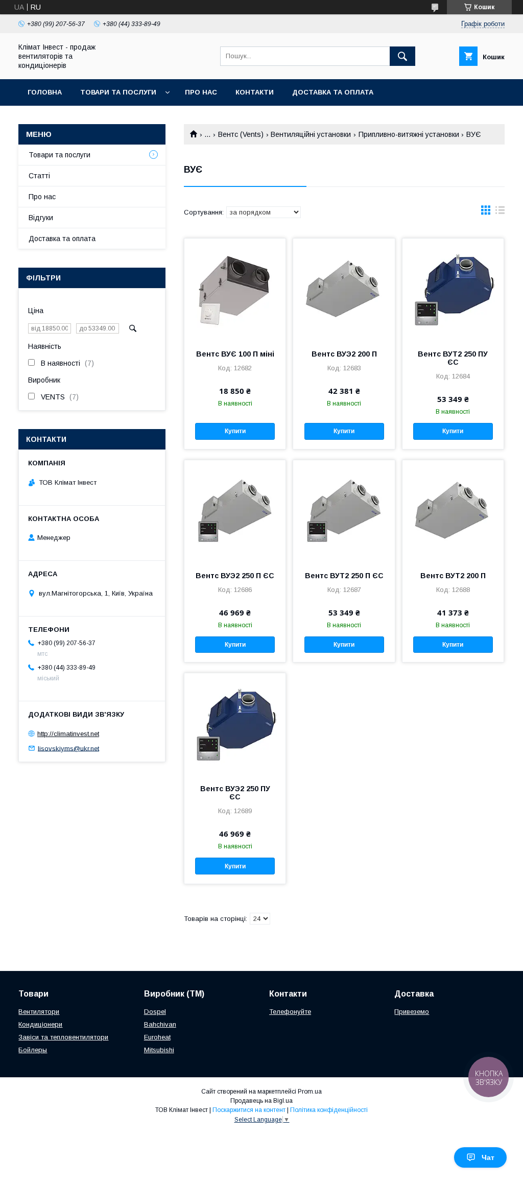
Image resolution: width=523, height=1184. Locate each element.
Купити (235, 431)
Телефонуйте (290, 1011)
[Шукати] (402, 56)
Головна (45, 92)
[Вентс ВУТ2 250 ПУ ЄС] (453, 290)
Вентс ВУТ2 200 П (453, 576)
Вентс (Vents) (241, 134)
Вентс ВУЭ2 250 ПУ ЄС (235, 793)
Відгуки (41, 218)
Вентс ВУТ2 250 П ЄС (344, 576)
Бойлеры (32, 1050)
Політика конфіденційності (329, 1110)
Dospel (155, 1011)
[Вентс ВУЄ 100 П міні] (235, 290)
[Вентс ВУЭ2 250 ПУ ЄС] (235, 724)
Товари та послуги (118, 92)
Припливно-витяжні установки (409, 134)
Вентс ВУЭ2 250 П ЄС (235, 576)
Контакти (254, 92)
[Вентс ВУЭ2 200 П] (343, 290)
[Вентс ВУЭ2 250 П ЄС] (235, 511)
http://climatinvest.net (68, 734)
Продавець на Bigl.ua (261, 1100)
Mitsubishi (159, 1050)
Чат (488, 1157)
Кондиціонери (40, 1024)
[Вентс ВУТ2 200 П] (453, 511)
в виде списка (500, 212)
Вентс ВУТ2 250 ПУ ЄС (453, 358)
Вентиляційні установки (311, 134)
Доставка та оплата (332, 92)
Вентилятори (38, 1011)
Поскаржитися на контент (249, 1110)
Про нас (201, 92)
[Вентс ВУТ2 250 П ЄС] (343, 511)
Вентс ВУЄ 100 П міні (235, 354)
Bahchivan (160, 1024)
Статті (39, 176)
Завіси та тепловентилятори (63, 1037)
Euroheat (157, 1037)
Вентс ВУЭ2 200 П (344, 354)
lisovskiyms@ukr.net (68, 748)
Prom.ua (310, 1091)
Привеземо (411, 1011)
